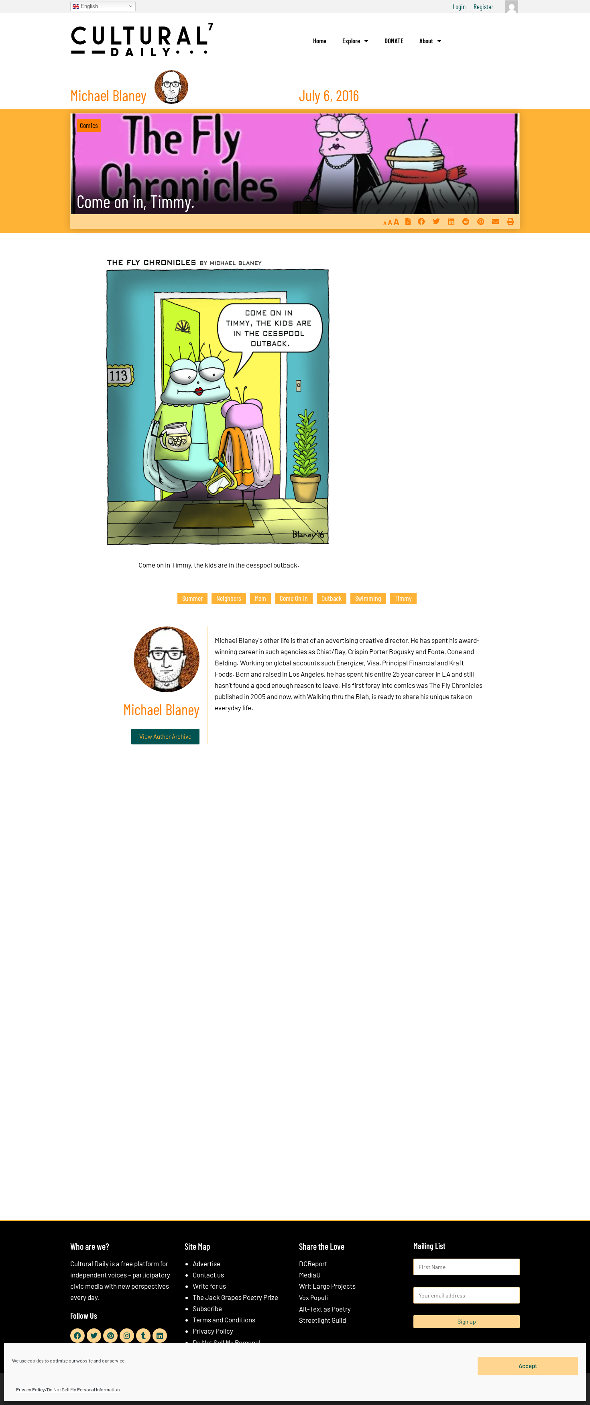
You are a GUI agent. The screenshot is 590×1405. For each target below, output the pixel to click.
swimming (368, 598)
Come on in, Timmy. (135, 201)
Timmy (403, 598)
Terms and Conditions (224, 1320)
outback (331, 598)
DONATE (394, 40)
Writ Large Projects (327, 1286)
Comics (89, 125)
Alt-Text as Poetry (325, 1309)
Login (459, 6)
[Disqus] (295, 872)
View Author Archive (165, 736)
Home (319, 40)
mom (260, 598)
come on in (294, 598)
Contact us (208, 1275)
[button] (421, 221)
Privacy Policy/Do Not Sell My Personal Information (68, 1389)
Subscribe (207, 1308)
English (88, 6)
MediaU (310, 1275)
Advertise (206, 1263)
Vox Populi (313, 1297)
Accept (528, 1365)
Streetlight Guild (322, 1320)
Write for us (209, 1286)
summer (192, 598)
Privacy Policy (213, 1331)
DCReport (313, 1263)
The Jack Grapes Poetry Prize (235, 1297)
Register (483, 6)
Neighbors (228, 598)
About (426, 40)
